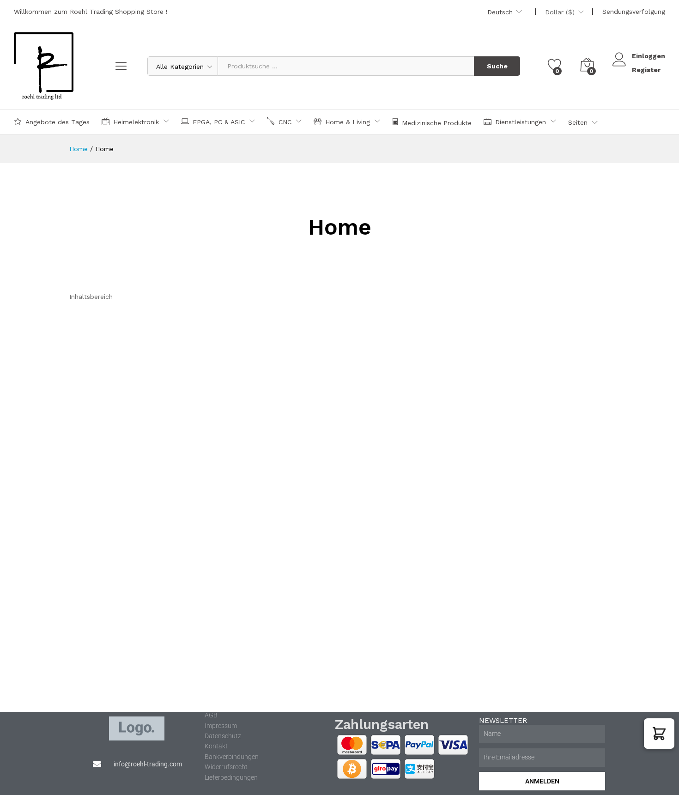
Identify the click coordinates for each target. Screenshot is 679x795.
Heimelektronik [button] (136, 121)
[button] (659, 733)
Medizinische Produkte (437, 122)
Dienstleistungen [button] (520, 121)
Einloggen (648, 56)
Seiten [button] (578, 122)
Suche (497, 66)
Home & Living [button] (347, 121)
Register (646, 69)
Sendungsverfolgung (633, 11)
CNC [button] (285, 121)
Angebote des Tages (57, 121)
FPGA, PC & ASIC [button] (219, 121)
